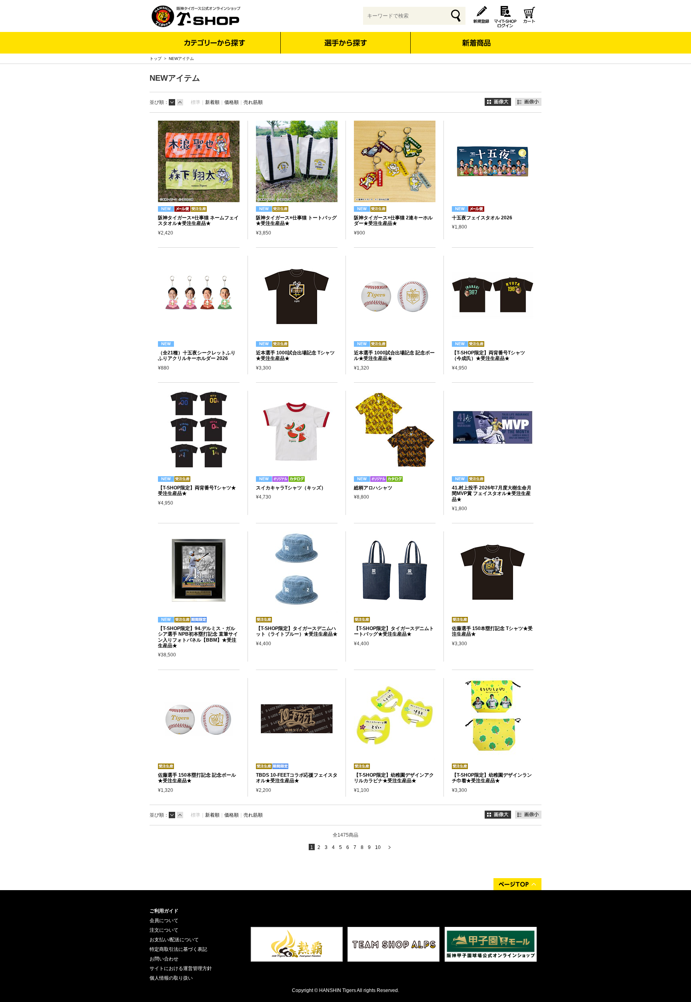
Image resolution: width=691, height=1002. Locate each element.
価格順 (231, 102)
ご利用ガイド (164, 911)
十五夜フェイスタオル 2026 (482, 218)
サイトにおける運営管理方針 (181, 968)
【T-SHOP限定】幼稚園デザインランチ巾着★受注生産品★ (492, 777)
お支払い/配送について (174, 939)
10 (378, 847)
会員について (164, 920)
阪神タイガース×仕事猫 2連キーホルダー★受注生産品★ (393, 220)
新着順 (212, 102)
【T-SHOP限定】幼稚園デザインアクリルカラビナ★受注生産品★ (394, 777)
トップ (156, 58)
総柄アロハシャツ (373, 488)
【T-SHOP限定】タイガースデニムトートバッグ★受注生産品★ (394, 631)
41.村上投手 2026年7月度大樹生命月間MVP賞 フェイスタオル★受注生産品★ (491, 493)
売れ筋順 (253, 102)
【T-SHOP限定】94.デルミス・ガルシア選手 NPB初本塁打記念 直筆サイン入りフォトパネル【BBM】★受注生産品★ (198, 637)
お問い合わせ (164, 959)
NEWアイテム (181, 58)
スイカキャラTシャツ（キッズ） (291, 488)
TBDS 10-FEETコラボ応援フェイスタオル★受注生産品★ (297, 777)
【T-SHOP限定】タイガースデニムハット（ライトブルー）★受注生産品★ (297, 631)
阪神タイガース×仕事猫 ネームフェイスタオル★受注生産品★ (198, 220)
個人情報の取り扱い (171, 978)
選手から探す (346, 43)
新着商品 (476, 37)
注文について (164, 930)
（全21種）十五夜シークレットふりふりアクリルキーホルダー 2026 (197, 355)
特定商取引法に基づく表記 (178, 949)
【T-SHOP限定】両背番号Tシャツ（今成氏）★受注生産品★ (488, 355)
